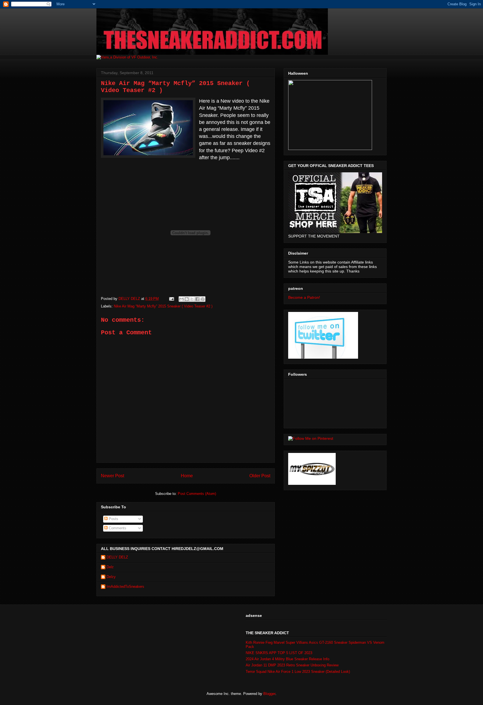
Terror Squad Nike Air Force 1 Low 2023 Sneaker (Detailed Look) (298, 671)
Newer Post (112, 475)
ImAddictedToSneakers (125, 586)
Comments (117, 528)
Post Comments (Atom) (197, 494)
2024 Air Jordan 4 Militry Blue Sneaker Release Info (287, 659)
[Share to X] (192, 299)
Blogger (269, 694)
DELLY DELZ (117, 557)
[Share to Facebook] (197, 299)
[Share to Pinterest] (202, 299)
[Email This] (181, 299)
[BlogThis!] (187, 299)
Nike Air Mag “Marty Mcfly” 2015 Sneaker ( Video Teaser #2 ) (163, 306)
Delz (110, 567)
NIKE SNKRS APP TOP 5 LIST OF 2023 (279, 653)
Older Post (259, 475)
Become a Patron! (304, 297)
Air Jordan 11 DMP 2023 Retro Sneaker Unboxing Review (292, 665)
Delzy (111, 577)
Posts (113, 519)
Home (187, 475)
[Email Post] (171, 299)
